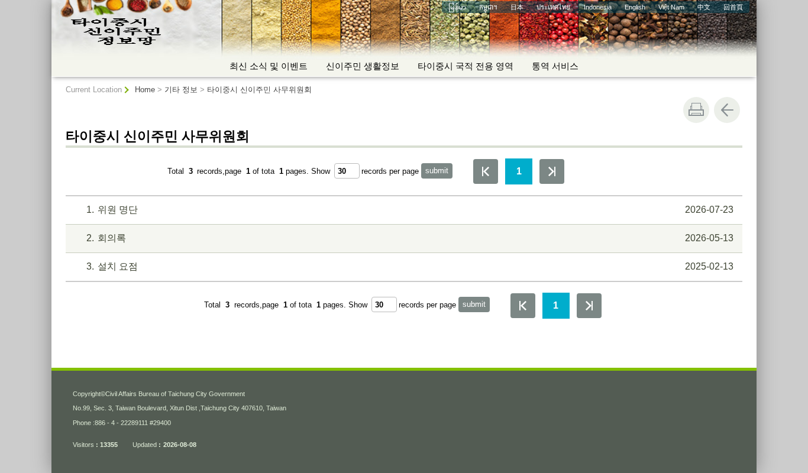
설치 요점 (409, 266)
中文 (703, 7)
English (635, 7)
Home (145, 89)
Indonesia (598, 7)
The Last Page (551, 171)
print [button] (696, 110)
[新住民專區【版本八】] (166, 33)
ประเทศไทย (553, 7)
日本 (516, 7)
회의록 (409, 238)
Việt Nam (671, 7)
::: (56, 4)
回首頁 (733, 7)
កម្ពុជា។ (488, 7)
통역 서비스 (555, 66)
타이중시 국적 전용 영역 (465, 66)
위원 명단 (409, 210)
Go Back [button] (727, 110)
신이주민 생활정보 (362, 66)
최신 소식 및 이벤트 (269, 66)
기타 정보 (181, 89)
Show (320, 171)
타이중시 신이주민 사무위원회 (259, 89)
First (485, 171)
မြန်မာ (457, 7)
